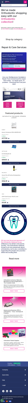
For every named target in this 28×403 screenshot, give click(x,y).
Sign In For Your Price (14, 141)
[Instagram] (10, 391)
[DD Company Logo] (7, 2)
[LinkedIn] (7, 391)
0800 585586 (6, 28)
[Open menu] (2, 2)
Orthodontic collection (8, 20)
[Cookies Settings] (2, 400)
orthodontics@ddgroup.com (19, 28)
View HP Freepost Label (20, 104)
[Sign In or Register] (25, 2)
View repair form (7, 104)
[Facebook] (3, 391)
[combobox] (14, 5)
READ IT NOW (14, 291)
